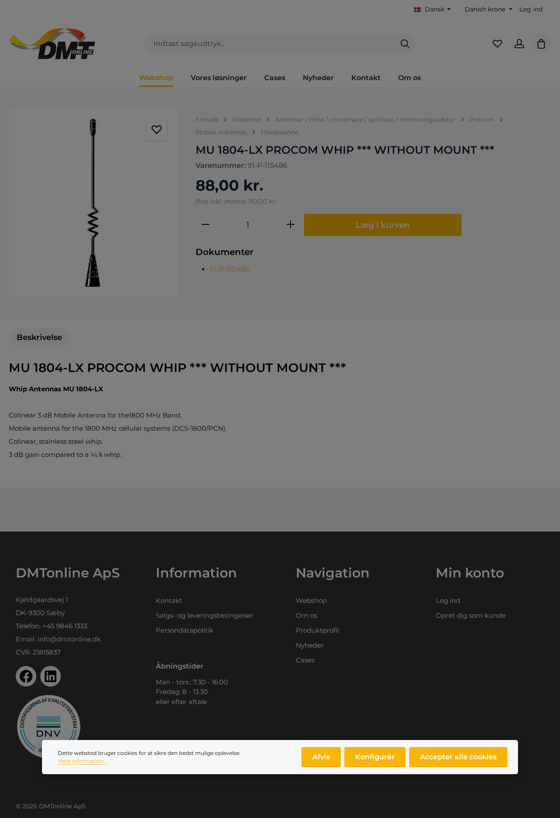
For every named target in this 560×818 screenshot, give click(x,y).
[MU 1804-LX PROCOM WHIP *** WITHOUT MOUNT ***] (93, 203)
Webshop (311, 600)
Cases (305, 660)
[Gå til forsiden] (52, 43)
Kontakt (169, 600)
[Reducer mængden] (206, 225)
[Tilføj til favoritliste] (156, 129)
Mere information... (83, 761)
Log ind (530, 9)
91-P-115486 (229, 269)
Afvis (321, 757)
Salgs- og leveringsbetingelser (204, 615)
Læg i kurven (383, 225)
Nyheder (310, 645)
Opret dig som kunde (471, 615)
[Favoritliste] (497, 44)
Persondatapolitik (185, 630)
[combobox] (270, 44)
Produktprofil (317, 630)
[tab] (39, 337)
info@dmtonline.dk (69, 639)
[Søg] (405, 44)
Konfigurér (375, 757)
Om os (306, 615)
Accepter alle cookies (458, 757)
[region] (93, 203)
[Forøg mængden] (290, 225)
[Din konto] (519, 44)
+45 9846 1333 (64, 626)
